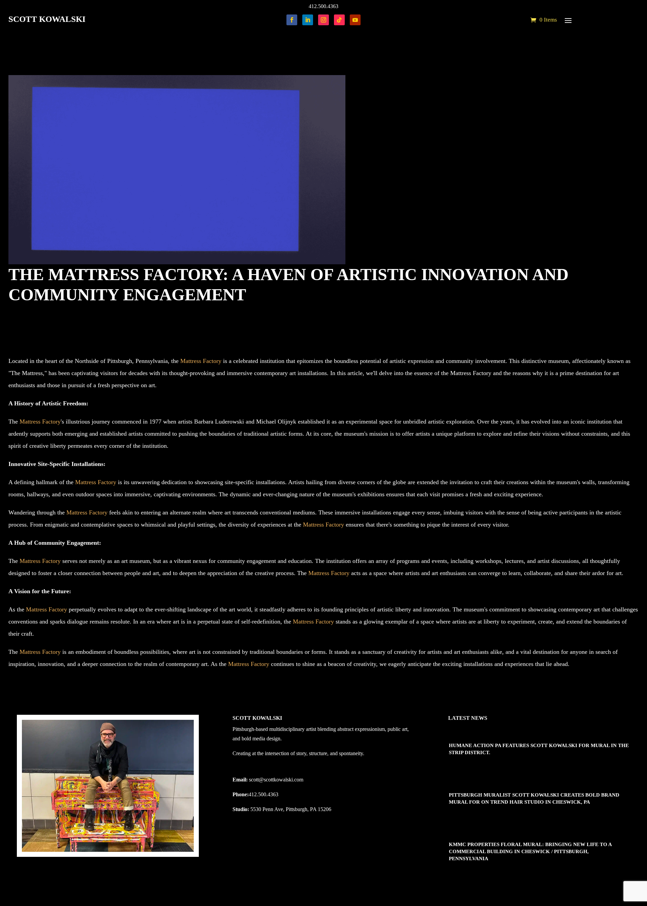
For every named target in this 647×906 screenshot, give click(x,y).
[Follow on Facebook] (291, 19)
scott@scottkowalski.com (276, 779)
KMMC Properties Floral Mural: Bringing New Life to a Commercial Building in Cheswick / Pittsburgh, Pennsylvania (530, 851)
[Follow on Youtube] (355, 19)
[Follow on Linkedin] (307, 19)
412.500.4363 (323, 6)
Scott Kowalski (35, 314)
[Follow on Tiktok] (339, 19)
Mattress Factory (200, 361)
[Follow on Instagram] (323, 19)
